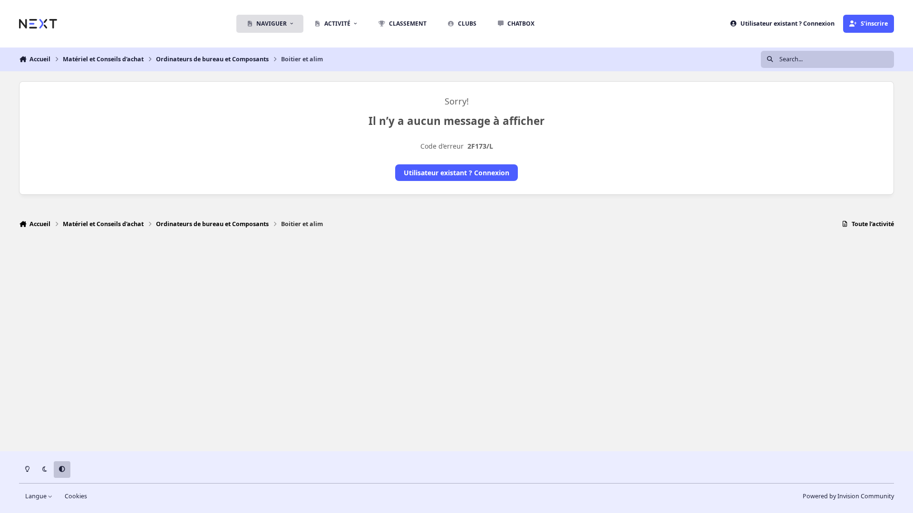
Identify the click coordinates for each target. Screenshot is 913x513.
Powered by (848, 496)
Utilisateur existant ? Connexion (456, 172)
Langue (36, 496)
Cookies (76, 496)
